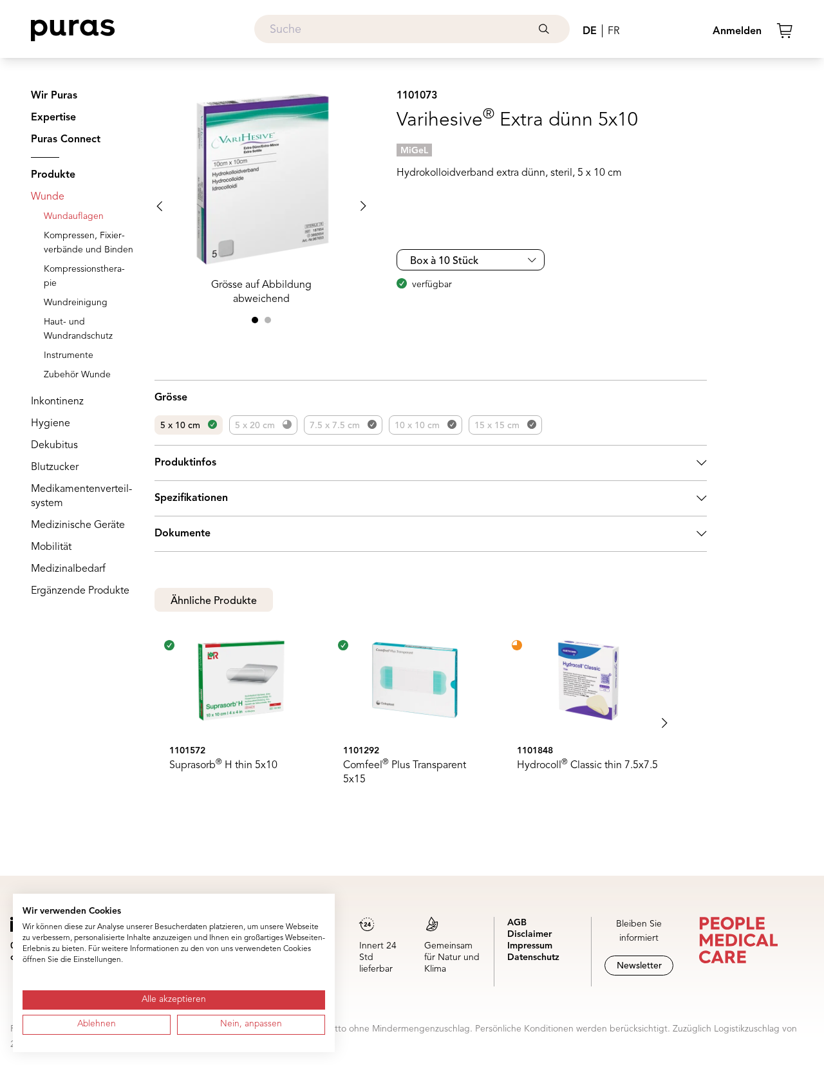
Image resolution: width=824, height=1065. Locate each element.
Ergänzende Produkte (80, 591)
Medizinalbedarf (68, 569)
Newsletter (639, 965)
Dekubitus (54, 445)
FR (613, 31)
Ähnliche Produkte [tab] (214, 601)
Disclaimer (529, 934)
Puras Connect (65, 140)
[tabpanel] (430, 723)
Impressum (529, 945)
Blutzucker (55, 467)
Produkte (53, 175)
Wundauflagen (74, 216)
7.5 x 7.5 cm (335, 425)
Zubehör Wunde (77, 374)
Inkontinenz (57, 402)
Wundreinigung (76, 302)
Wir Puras (54, 96)
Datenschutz (533, 957)
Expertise (53, 118)
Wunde (47, 197)
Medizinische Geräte (78, 525)
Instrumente (68, 355)
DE (590, 31)
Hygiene (50, 424)
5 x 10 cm (180, 425)
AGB (517, 922)
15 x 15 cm (497, 425)
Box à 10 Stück (444, 261)
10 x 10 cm (417, 425)
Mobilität (51, 547)
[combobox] (412, 29)
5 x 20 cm (255, 425)
